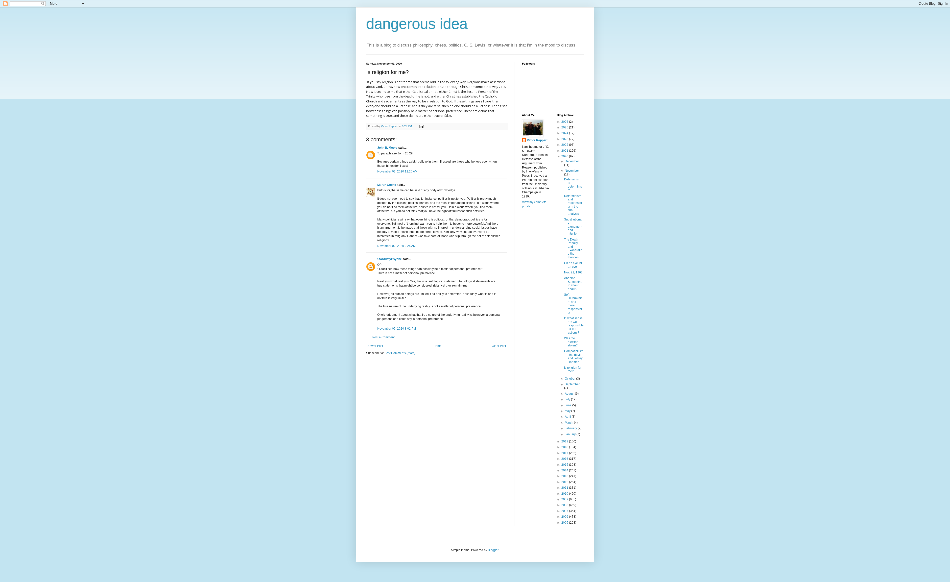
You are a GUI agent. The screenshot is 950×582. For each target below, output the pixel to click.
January (570, 434)
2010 (565, 493)
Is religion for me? (572, 369)
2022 (565, 144)
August (570, 393)
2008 (565, 505)
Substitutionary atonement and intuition (573, 227)
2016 (565, 459)
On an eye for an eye (573, 264)
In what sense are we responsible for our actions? (574, 325)
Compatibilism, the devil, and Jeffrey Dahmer (573, 356)
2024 (565, 133)
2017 (565, 453)
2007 (565, 511)
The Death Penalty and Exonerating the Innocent (573, 248)
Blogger (493, 550)
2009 (565, 499)
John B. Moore (387, 147)
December (572, 161)
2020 (565, 156)
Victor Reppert (537, 140)
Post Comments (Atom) (399, 353)
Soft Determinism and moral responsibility (573, 303)
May (568, 411)
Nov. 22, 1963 (573, 272)
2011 (565, 487)
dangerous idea (417, 24)
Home (437, 346)
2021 (565, 150)
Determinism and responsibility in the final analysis (573, 205)
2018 (565, 447)
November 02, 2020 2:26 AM (396, 246)
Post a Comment (383, 337)
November (572, 170)
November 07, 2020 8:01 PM (396, 328)
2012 (565, 482)
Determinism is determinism (573, 185)
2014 (565, 470)
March (569, 422)
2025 (565, 127)
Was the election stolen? (571, 342)
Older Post (499, 346)
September (572, 384)
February (571, 428)
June (568, 405)
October (570, 378)
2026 (565, 121)
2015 (565, 464)
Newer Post (375, 346)
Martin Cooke (386, 185)
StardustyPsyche (389, 259)
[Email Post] (421, 126)
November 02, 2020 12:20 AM (397, 171)
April (568, 416)
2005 (565, 522)
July (568, 399)
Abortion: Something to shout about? (573, 283)
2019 (565, 441)
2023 (565, 139)
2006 (565, 516)
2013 (565, 476)
